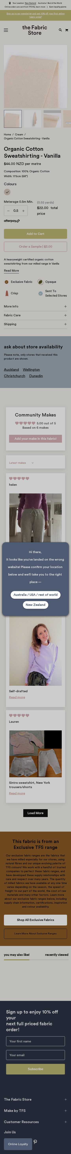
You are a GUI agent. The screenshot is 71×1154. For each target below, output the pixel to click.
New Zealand (35, 604)
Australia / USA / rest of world (36, 594)
